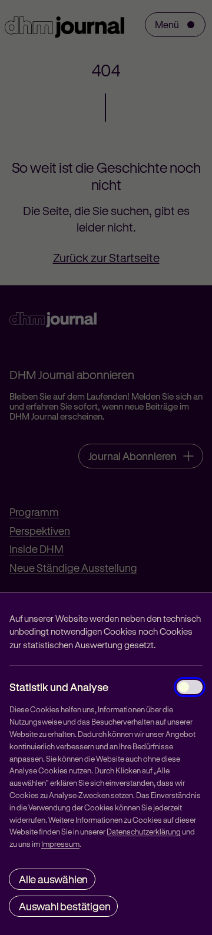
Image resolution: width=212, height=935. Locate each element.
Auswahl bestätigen (64, 906)
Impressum (60, 843)
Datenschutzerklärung (144, 831)
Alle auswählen (53, 879)
